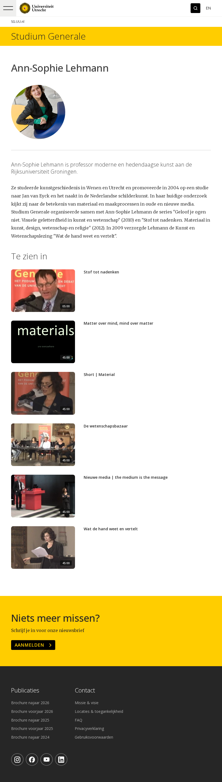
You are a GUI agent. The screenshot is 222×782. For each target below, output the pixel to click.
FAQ (78, 720)
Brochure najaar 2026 (30, 702)
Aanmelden (29, 645)
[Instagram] (17, 759)
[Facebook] (32, 759)
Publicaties (25, 690)
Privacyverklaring (89, 728)
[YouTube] (46, 759)
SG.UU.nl (17, 21)
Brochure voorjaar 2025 (32, 728)
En (208, 8)
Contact (85, 690)
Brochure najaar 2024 (30, 737)
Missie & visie (87, 702)
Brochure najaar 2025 (30, 720)
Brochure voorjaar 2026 (32, 711)
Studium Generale (48, 36)
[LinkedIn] (61, 759)
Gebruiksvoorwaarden (94, 737)
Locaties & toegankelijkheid (99, 711)
